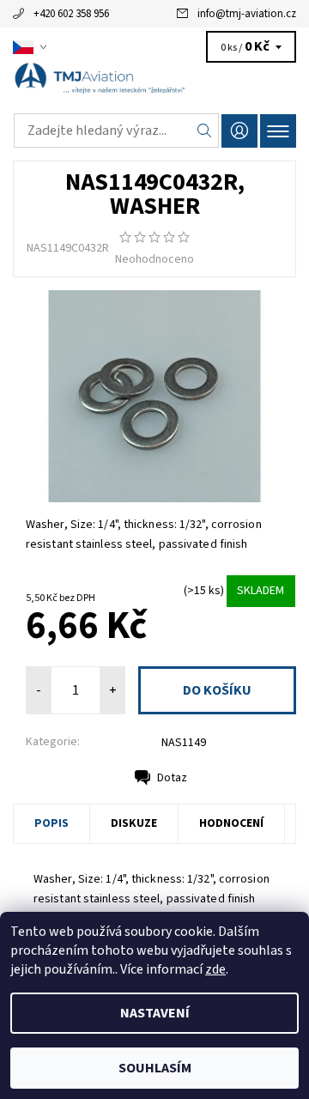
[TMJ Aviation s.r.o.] (154, 84)
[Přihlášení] (239, 131)
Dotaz (172, 777)
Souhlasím (154, 1068)
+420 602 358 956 (71, 13)
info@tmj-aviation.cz (246, 13)
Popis (51, 823)
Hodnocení (231, 823)
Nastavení (155, 1013)
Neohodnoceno (154, 259)
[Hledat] (205, 130)
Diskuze (134, 823)
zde (215, 969)
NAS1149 (183, 742)
